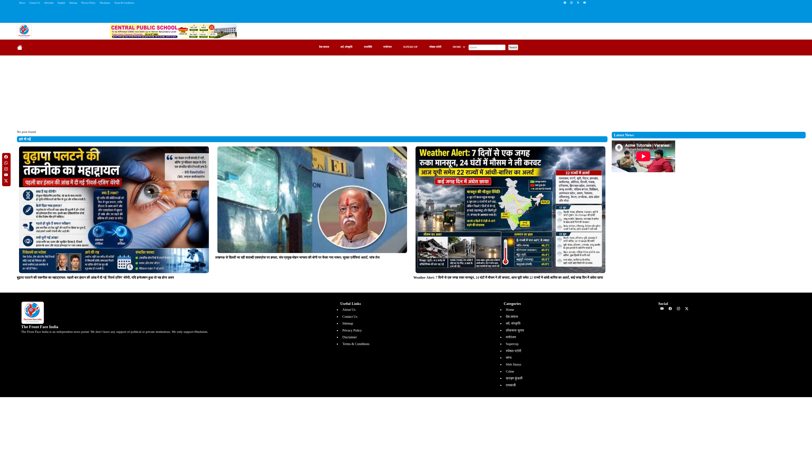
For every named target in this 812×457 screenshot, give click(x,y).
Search (513, 47)
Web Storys (513, 364)
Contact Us (34, 2)
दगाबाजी (511, 385)
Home (510, 309)
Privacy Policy (88, 2)
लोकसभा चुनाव (515, 330)
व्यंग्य (509, 357)
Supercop (410, 46)
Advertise (48, 2)
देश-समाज (324, 46)
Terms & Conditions (124, 2)
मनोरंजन (387, 46)
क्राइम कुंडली (514, 378)
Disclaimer (105, 2)
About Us (348, 309)
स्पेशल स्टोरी (435, 46)
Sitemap (73, 2)
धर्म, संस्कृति (346, 46)
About (22, 2)
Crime (510, 371)
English (61, 2)
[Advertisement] (406, 89)
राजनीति (368, 46)
